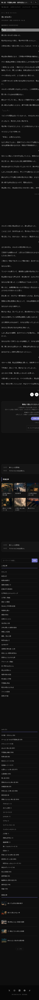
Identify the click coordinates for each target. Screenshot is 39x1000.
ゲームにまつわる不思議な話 (10, 739)
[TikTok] (29, 990)
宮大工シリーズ (6, 761)
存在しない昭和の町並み (9, 653)
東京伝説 (4, 795)
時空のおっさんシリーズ (10, 863)
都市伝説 (4, 884)
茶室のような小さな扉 (8, 657)
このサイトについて (15, 7)
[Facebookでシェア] (36, 394)
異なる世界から (6, 670)
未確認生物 (4, 786)
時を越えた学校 (6, 679)
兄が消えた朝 (5, 623)
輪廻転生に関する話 (7, 880)
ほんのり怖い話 (6, 748)
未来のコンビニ (6, 619)
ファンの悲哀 (5, 692)
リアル (5, 821)
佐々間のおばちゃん (7, 666)
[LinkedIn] (19, 990)
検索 (34, 560)
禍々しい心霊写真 (14, 467)
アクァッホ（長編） (7, 662)
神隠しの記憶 (5, 632)
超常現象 (4, 876)
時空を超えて (5, 640)
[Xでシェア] (32, 394)
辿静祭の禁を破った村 (8, 649)
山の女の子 (4, 644)
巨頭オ (5, 851)
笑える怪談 (4, 872)
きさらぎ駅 (6, 808)
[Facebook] (24, 990)
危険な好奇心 (7, 838)
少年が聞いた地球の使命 (9, 627)
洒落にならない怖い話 (8, 799)
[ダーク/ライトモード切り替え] (36, 2)
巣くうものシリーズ (9, 846)
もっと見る (19, 948)
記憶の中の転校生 (6, 589)
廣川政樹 (24, 994)
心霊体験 (4, 774)
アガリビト (6, 804)
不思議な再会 (5, 683)
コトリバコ (6, 812)
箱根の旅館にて (6, 585)
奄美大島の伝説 (6, 674)
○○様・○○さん (6, 735)
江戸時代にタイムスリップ (9, 593)
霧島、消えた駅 (6, 636)
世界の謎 (4, 756)
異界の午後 (4, 696)
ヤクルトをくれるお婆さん (17, 470)
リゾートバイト (8, 825)
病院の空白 (4, 615)
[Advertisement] (19, 713)
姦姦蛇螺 (5, 842)
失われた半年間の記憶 (8, 606)
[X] (9, 990)
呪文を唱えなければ (7, 687)
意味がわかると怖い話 (8, 782)
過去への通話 (5, 602)
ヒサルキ (5, 816)
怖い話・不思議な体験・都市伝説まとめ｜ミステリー (18, 2)
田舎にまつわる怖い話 (8, 855)
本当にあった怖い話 (7, 791)
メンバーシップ (26, 7)
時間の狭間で (5, 580)
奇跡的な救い (5, 610)
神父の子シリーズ (6, 867)
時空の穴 (4, 576)
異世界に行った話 (6, 859)
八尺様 (5, 833)
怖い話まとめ (5, 7)
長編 (2, 889)
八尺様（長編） (6, 597)
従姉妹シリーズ (6, 765)
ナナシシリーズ (6, 744)
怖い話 (23, 20)
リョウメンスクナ (8, 829)
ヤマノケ (4, 572)
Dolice (19, 994)
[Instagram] (14, 990)
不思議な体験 (5, 752)
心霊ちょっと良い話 (7, 769)
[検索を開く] (31, 2)
